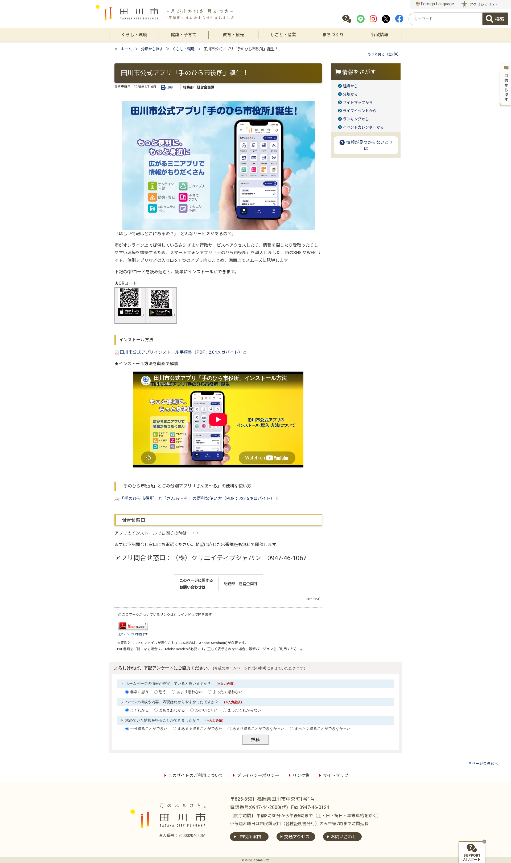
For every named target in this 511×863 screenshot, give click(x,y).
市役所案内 (250, 836)
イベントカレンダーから (363, 127)
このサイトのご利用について (195, 775)
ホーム (126, 49)
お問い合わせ (343, 836)
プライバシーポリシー (258, 775)
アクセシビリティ (484, 4)
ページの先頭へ (485, 764)
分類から (350, 94)
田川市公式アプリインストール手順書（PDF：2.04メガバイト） (181, 352)
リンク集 (301, 775)
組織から (350, 86)
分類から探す (152, 49)
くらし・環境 (183, 49)
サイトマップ (335, 775)
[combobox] (445, 18)
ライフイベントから (359, 111)
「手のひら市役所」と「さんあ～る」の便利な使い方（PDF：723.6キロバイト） (197, 498)
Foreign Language (437, 3)
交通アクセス (297, 836)
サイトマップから (358, 102)
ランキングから (356, 119)
